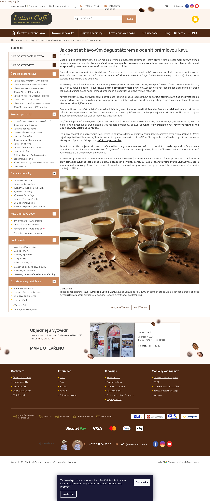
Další (194, 33)
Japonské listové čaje (24, 184)
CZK (167, 6)
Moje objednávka (114, 399)
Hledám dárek (21, 300)
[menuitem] (13, 33)
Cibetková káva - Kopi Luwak (28, 132)
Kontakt (63, 390)
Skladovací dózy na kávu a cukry (30, 266)
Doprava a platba (37, 6)
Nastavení (68, 494)
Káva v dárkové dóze (23, 213)
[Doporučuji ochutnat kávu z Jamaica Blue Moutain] (64, 444)
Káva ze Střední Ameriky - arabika (30, 84)
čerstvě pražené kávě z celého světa (171, 96)
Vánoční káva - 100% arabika (28, 228)
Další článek (140, 307)
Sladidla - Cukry (21, 250)
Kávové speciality (21, 114)
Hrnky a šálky (20, 258)
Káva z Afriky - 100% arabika (27, 91)
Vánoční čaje (20, 305)
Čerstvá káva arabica (22, 377)
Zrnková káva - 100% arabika (28, 220)
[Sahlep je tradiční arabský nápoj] (77, 444)
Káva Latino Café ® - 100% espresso (32, 103)
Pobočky (63, 386)
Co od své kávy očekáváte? (27, 281)
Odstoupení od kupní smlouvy (120, 395)
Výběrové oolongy (23, 191)
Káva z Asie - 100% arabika (27, 99)
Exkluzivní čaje (19, 386)
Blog (62, 382)
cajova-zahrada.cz (48, 443)
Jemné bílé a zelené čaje (26, 199)
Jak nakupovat (18, 6)
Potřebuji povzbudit (23, 288)
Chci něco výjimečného (25, 309)
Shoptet (171, 462)
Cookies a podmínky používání (167, 386)
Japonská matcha (23, 180)
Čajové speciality (21, 173)
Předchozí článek (120, 307)
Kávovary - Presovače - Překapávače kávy (34, 274)
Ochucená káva (21, 151)
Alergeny (158, 395)
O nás (62, 377)
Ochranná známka (68, 395)
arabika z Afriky (190, 134)
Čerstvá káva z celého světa (27, 56)
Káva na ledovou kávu (25, 128)
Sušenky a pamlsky (23, 254)
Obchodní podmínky (59, 6)
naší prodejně (46, 338)
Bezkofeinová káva (23, 158)
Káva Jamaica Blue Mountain (28, 139)
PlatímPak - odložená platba (166, 377)
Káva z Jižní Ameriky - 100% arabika (31, 80)
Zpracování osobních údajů (166, 390)
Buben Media (193, 462)
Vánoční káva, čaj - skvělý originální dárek (34, 162)
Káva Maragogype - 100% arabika (30, 107)
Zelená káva (20, 166)
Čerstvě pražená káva (23, 73)
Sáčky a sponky (21, 262)
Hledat (129, 19)
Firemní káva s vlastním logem (28, 233)
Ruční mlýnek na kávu (24, 270)
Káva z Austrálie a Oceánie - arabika (32, 95)
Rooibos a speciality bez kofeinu (30, 206)
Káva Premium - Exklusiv (25, 124)
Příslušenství (18, 240)
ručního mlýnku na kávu (110, 140)
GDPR (156, 382)
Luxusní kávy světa (23, 136)
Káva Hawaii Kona (22, 143)
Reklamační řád (114, 390)
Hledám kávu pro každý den (27, 292)
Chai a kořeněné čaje (24, 202)
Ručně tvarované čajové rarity (29, 187)
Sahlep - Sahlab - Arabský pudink (30, 154)
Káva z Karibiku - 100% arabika (29, 88)
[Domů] (19, 40)
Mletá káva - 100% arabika (26, 224)
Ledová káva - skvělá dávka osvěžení (32, 121)
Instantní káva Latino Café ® (28, 147)
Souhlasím (142, 482)
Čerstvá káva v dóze (22, 65)
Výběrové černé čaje (24, 195)
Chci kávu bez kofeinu (25, 295)
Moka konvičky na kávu (25, 247)
